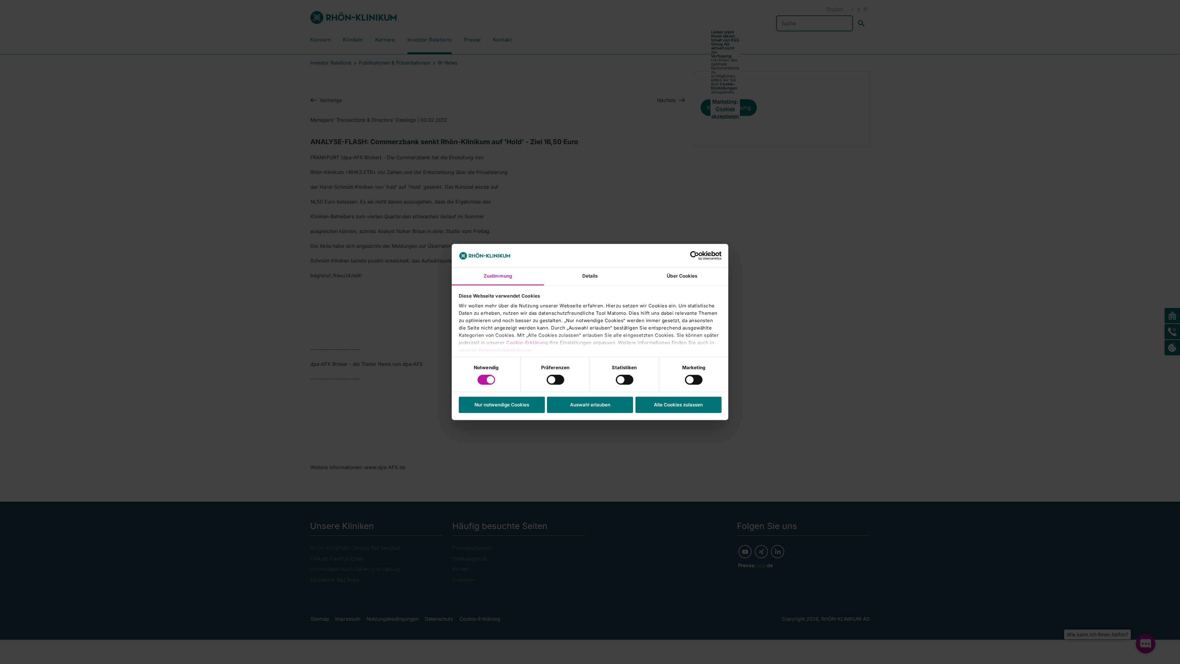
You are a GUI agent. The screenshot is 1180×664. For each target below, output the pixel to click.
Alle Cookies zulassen (678, 405)
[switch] (555, 380)
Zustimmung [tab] (498, 276)
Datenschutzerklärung (504, 350)
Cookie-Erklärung (527, 343)
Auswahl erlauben (590, 405)
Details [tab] (590, 276)
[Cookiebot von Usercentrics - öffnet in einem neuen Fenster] (695, 255)
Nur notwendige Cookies (501, 405)
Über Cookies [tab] (682, 276)
